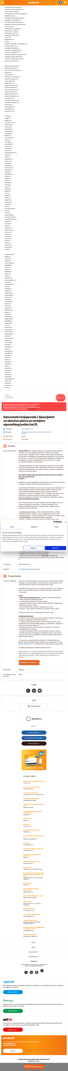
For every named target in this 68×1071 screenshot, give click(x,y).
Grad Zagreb (8, 106)
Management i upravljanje (12, 28)
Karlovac (7, 146)
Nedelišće (7, 165)
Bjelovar (7, 120)
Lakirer (7, 306)
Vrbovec (7, 236)
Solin (6, 210)
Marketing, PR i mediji (11, 31)
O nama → (13, 1051)
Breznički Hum (9, 122)
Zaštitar (7, 383)
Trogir (6, 225)
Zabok (6, 240)
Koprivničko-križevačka (11, 76)
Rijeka (6, 195)
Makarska (7, 163)
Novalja (7, 172)
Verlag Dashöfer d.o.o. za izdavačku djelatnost (33, 876)
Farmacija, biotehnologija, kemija (13, 18)
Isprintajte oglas (35, 706)
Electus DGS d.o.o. (27, 429)
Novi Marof (8, 174)
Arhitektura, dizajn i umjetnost (13, 9)
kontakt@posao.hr (9, 1043)
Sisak (6, 206)
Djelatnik (7, 271)
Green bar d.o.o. (27, 825)
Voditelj (7, 376)
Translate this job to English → (35, 738)
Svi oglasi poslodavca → (33, 732)
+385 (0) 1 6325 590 (9, 1045)
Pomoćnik (7, 327)
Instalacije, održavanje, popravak (14, 24)
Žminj (6, 249)
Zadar (6, 243)
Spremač (7, 355)
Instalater (7, 288)
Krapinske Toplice (10, 152)
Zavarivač (7, 385)
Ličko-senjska (8, 81)
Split (6, 212)
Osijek (6, 178)
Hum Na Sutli (8, 137)
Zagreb (7, 245)
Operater (7, 323)
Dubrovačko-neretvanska (12, 70)
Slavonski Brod (9, 208)
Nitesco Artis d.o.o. (31, 890)
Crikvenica (8, 124)
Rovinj (6, 197)
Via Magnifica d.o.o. (34, 929)
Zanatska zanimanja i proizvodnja (14, 54)
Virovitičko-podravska (11, 100)
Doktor (7, 273)
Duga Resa (8, 131)
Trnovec (7, 223)
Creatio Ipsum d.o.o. (31, 788)
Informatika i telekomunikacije (13, 22)
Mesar (6, 312)
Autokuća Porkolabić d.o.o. (33, 837)
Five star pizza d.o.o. (29, 909)
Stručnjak (7, 361)
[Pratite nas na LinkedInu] (31, 972)
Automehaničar (9, 263)
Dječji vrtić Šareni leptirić (33, 896)
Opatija (7, 176)
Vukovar (7, 238)
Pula (6, 193)
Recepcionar (8, 338)
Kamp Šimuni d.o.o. (28, 843)
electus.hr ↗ (34, 726)
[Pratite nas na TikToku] (42, 972)
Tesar (6, 372)
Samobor (7, 202)
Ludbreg (7, 161)
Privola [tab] (12, 526)
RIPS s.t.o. (32, 856)
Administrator (8, 254)
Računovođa (8, 334)
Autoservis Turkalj (33, 806)
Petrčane (7, 182)
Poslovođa (8, 329)
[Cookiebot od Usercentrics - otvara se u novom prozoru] (54, 522)
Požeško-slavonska (10, 87)
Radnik (7, 336)
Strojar (7, 359)
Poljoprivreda (8, 39)
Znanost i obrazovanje (11, 61)
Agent (6, 256)
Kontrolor (7, 299)
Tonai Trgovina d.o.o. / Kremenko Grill (33, 793)
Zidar (6, 387)
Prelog (6, 191)
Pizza (6, 325)
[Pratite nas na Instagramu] (36, 972)
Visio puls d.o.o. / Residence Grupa (32, 868)
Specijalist (7, 353)
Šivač (6, 366)
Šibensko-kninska (10, 91)
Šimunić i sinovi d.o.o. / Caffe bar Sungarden (32, 903)
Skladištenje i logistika (11, 48)
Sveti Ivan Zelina (9, 217)
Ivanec (7, 139)
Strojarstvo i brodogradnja (12, 50)
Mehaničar (8, 310)
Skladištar (7, 346)
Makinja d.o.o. (31, 831)
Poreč (6, 187)
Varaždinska (8, 98)
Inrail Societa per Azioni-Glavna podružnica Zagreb (31, 922)
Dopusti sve (55, 548)
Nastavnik (7, 316)
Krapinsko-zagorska (10, 79)
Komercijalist (8, 295)
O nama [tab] (56, 526)
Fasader (7, 282)
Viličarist (7, 374)
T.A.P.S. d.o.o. (34, 782)
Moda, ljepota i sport (10, 33)
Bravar (7, 267)
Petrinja (7, 185)
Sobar (6, 349)
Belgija (7, 118)
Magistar (7, 308)
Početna (7, 395)
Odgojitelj (7, 321)
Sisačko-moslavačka (10, 94)
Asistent (7, 260)
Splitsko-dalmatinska (10, 96)
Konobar (7, 297)
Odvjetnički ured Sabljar (31, 799)
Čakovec (7, 127)
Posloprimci (9, 396)
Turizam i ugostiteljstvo (11, 52)
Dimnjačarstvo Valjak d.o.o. (30, 935)
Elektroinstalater (9, 280)
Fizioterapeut (8, 284)
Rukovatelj (8, 342)
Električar (7, 278)
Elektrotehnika (9, 16)
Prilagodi (32, 548)
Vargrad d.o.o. (32, 813)
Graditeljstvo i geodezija (11, 20)
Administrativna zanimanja (12, 7)
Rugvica (7, 200)
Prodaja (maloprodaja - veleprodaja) (14, 43)
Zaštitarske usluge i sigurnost (13, 56)
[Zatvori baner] (65, 522)
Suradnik (7, 364)
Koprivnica (8, 148)
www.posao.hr (32, 409)
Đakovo (7, 135)
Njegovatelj (8, 318)
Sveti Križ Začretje (10, 219)
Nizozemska (8, 167)
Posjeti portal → (13, 992)
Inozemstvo (8, 111)
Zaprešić (7, 247)
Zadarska (7, 104)
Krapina (7, 150)
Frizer (6, 286)
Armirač (7, 258)
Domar (7, 276)
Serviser (7, 344)
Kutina (6, 157)
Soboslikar (8, 351)
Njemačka (7, 170)
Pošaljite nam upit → (34, 1061)
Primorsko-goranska (10, 89)
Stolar (6, 357)
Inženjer (7, 291)
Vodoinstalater (9, 379)
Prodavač (7, 331)
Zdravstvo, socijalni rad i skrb (13, 58)
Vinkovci (7, 232)
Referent (7, 340)
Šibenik (7, 221)
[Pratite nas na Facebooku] (26, 972)
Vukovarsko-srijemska (11, 102)
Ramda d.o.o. (27, 883)
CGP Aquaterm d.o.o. (31, 915)
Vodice (7, 234)
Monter (7, 314)
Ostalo (6, 37)
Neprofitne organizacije (11, 35)
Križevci (7, 154)
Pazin (6, 180)
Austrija (7, 116)
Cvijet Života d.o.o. (33, 849)
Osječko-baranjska (10, 85)
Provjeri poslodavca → (34, 743)
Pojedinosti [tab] (34, 526)
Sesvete (7, 204)
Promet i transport (10, 46)
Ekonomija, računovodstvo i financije (14, 13)
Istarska (7, 72)
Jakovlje (7, 142)
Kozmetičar (8, 301)
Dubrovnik (7, 129)
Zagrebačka (8, 109)
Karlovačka (8, 74)
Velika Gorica (8, 230)
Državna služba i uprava (11, 11)
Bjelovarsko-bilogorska (11, 66)
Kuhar (6, 303)
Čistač (6, 269)
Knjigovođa (8, 293)
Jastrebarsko (8, 144)
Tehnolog (7, 370)
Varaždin (7, 228)
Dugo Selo (7, 133)
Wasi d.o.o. (27, 819)
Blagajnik (7, 265)
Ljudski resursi (9, 26)
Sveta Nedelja (8, 215)
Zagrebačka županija (33, 569)
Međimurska (8, 83)
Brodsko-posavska (10, 68)
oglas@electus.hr (28, 644)
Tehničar (7, 368)
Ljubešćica (8, 159)
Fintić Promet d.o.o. (31, 862)
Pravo (6, 41)
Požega (7, 189)
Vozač (6, 381)
